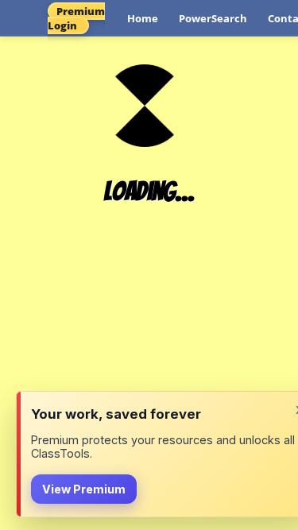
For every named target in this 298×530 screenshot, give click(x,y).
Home (142, 18)
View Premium (84, 489)
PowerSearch (213, 18)
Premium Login (76, 18)
